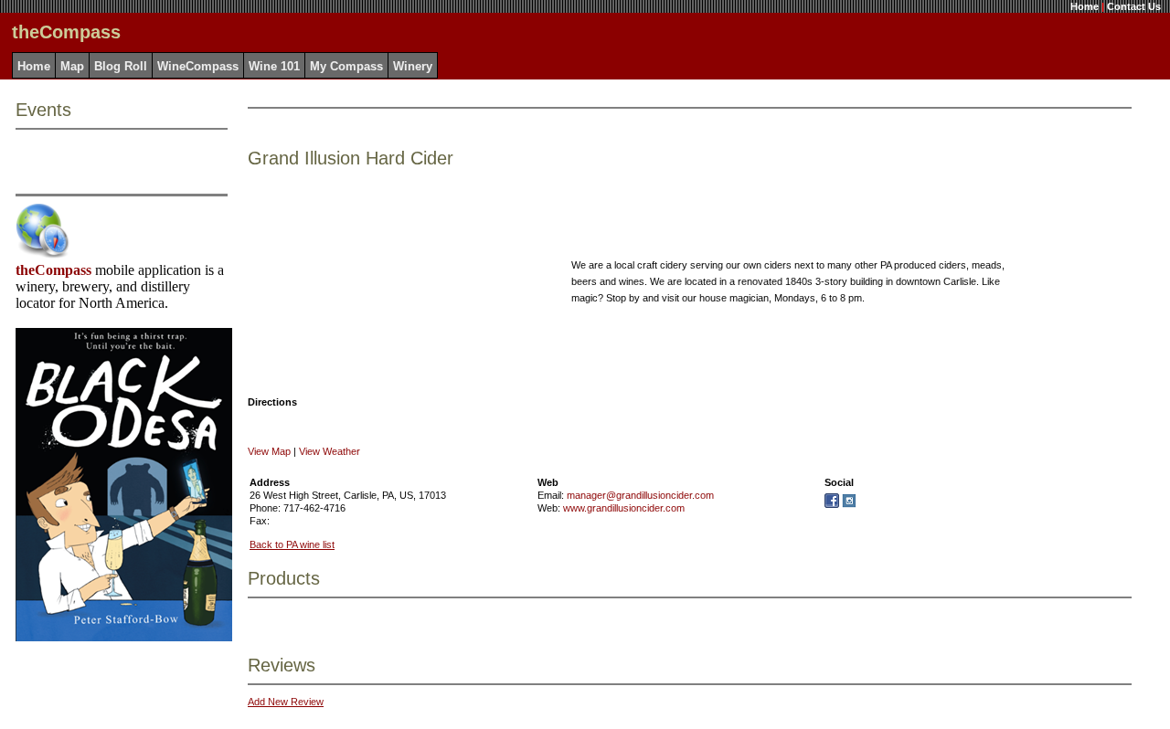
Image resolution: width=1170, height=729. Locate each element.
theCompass (53, 270)
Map (72, 66)
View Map (269, 451)
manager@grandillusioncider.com (640, 495)
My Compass (346, 66)
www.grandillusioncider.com (624, 507)
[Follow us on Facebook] (831, 504)
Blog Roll (120, 66)
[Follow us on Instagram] (849, 504)
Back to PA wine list (292, 544)
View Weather (329, 451)
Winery (412, 66)
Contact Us (1134, 6)
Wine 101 (274, 66)
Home (1084, 6)
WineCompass (198, 66)
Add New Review (286, 701)
